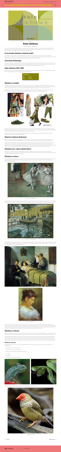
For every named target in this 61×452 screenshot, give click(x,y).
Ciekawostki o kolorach (52, 1)
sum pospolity (8, 355)
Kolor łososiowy (52, 439)
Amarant (7, 439)
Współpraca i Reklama (27, 448)
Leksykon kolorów (46, 1)
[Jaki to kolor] (9, 2)
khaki (15, 50)
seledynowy (21, 140)
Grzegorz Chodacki (27, 46)
